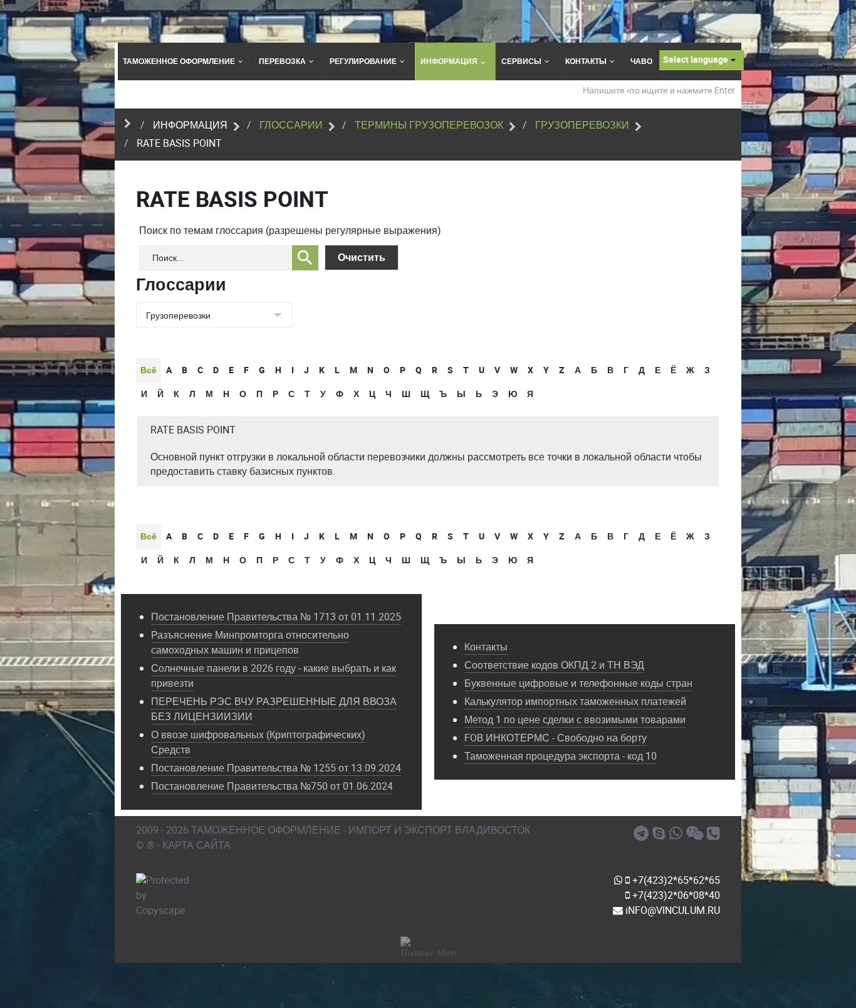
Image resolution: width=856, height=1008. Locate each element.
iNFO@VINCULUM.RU (671, 910)
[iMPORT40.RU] (660, 833)
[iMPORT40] (643, 833)
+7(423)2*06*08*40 (675, 895)
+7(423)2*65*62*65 (675, 880)
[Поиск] (305, 257)
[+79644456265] (677, 833)
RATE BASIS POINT (193, 430)
